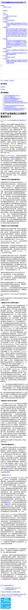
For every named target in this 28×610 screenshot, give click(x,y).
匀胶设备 (24, 31)
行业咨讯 (13, 57)
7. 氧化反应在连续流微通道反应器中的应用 (13, 105)
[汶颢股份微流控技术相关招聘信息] (6, 608)
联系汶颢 (12, 63)
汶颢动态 (19, 60)
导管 (22, 23)
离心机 (20, 31)
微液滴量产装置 (23, 50)
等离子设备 (20, 36)
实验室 (11, 157)
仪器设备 (5, 27)
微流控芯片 (8, 475)
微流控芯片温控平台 (20, 33)
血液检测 (6, 585)
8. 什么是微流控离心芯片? (9, 107)
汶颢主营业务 (14, 60)
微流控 (8, 501)
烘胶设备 (8, 33)
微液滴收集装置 (15, 50)
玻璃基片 (9, 24)
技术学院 (8, 57)
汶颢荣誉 (8, 61)
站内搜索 (18, 591)
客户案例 (7, 591)
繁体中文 (5, 10)
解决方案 (5, 51)
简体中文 (3, 5)
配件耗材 (5, 21)
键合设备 (23, 30)
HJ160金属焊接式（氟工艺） (20, 44)
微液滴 (5, 48)
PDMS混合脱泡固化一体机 (14, 30)
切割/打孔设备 (20, 34)
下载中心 (3, 591)
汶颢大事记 (24, 60)
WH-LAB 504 (9, 40)
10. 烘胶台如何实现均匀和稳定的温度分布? (13, 109)
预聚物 (12, 23)
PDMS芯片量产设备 (10, 28)
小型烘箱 (13, 33)
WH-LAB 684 (16, 40)
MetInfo (19, 595)
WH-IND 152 (9, 41)
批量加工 (13, 20)
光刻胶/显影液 (17, 23)
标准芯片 (8, 16)
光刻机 (12, 36)
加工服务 (5, 18)
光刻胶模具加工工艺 (11, 589)
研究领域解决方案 (21, 53)
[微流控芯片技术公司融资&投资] (6, 601)
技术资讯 (5, 55)
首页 (4, 13)
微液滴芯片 (8, 50)
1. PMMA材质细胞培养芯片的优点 (11, 95)
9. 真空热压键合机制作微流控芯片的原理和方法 (14, 108)
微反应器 (5, 38)
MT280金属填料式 (16, 41)
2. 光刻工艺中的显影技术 (9, 97)
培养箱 (15, 36)
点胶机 (21, 28)
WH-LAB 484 (22, 40)
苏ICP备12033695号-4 (7, 595)
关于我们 (5, 58)
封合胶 (18, 24)
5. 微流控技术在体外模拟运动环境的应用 (13, 101)
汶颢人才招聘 (12, 591)
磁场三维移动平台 (12, 34)
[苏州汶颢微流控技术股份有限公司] (13, 2)
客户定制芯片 (14, 16)
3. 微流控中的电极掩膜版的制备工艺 (12, 98)
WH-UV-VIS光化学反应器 (12, 45)
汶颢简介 (8, 60)
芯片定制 (8, 20)
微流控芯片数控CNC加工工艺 (14, 587)
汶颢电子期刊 (20, 61)
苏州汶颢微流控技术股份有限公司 (18, 120)
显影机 (17, 28)
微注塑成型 (6, 17)
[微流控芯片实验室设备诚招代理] (6, 604)
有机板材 (14, 24)
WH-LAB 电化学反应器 (16, 43)
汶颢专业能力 (14, 61)
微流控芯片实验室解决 (11, 53)
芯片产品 (5, 14)
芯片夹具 (8, 23)
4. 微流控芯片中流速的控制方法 (10, 99)
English (9, 7)
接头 (25, 23)
